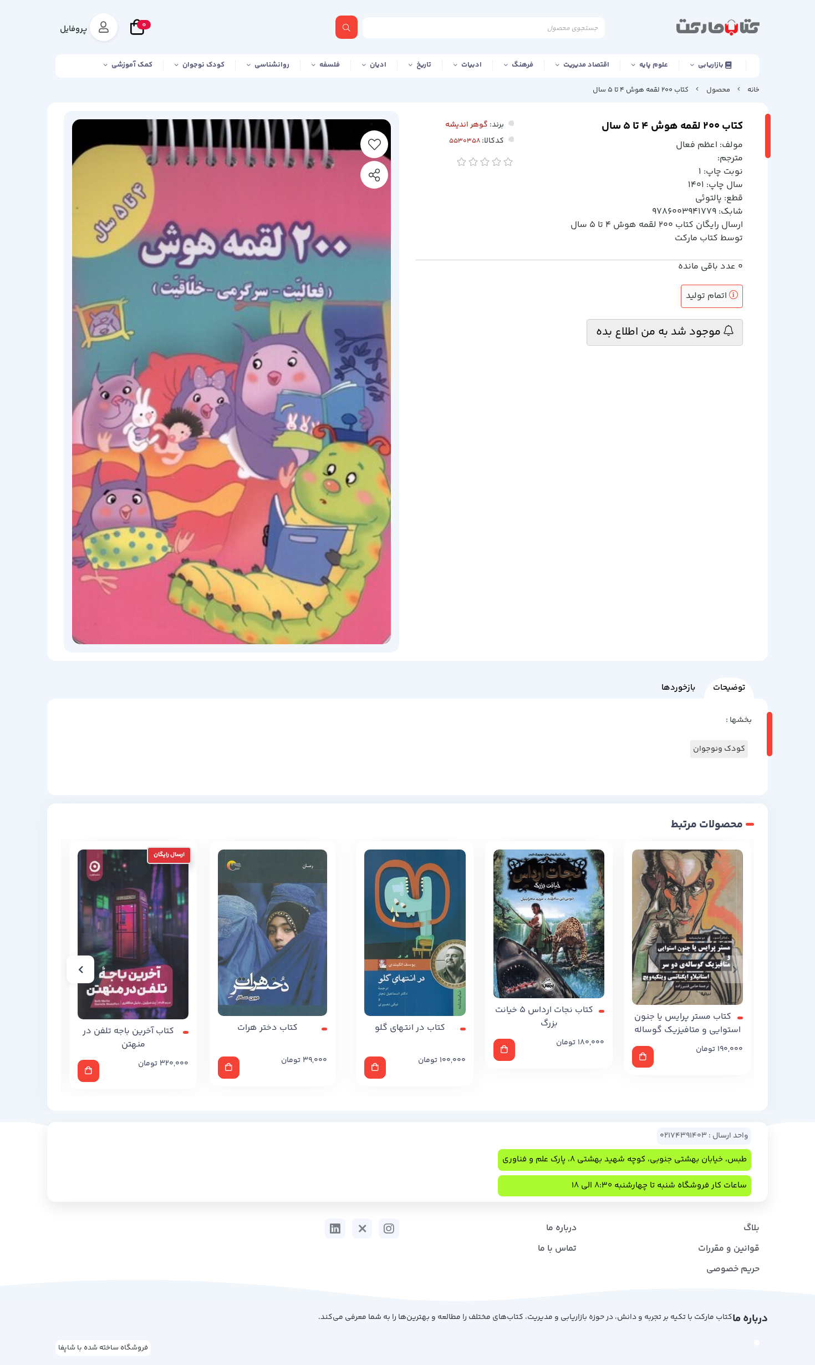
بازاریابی (711, 64)
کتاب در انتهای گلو (410, 1028)
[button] (734, 969)
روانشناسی (271, 64)
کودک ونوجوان (719, 749)
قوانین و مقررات (729, 1249)
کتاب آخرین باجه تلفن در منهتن (128, 1038)
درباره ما (561, 1228)
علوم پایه (653, 64)
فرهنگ (522, 64)
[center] (346, 27)
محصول (718, 89)
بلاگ (751, 1228)
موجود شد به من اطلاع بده (660, 332)
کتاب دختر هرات (267, 1028)
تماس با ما (557, 1249)
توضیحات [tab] (729, 687)
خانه (753, 89)
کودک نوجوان (203, 64)
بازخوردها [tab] (678, 687)
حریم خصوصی (733, 1269)
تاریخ (423, 64)
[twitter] (362, 1228)
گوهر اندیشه (466, 125)
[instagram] (389, 1228)
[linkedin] (335, 1228)
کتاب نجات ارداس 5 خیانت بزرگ (544, 1017)
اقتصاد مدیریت (586, 64)
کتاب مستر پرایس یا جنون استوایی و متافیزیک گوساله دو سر (687, 1023)
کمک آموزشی (131, 64)
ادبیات (471, 64)
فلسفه (329, 64)
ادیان (378, 64)
